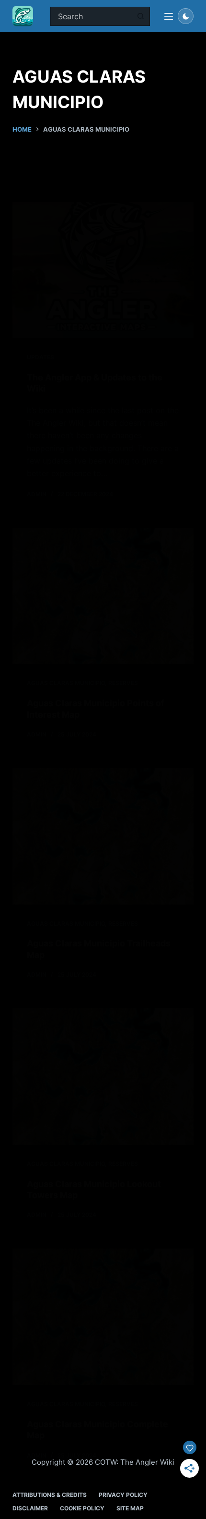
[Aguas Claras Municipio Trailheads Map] (103, 836)
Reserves (123, 682)
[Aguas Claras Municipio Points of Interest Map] (103, 596)
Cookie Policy (82, 1508)
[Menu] (168, 16)
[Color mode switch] (186, 16)
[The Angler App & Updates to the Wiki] (103, 270)
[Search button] (140, 16)
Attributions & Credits (49, 1494)
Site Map (130, 1508)
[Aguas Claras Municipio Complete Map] (103, 1317)
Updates (40, 357)
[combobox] (91, 16)
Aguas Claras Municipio (66, 682)
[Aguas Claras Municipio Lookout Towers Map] (103, 1076)
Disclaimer (30, 1508)
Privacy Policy (123, 1494)
